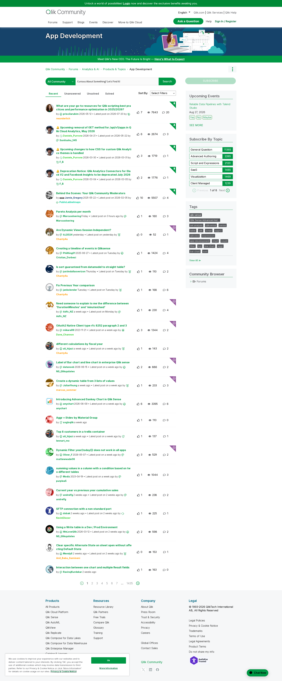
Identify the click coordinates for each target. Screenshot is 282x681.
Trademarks (196, 630)
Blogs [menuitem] (81, 22)
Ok (108, 660)
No (199, 117)
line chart (209, 246)
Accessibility (148, 622)
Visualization (198, 176)
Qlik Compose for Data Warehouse (66, 643)
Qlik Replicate (53, 632)
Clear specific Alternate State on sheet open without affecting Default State (94, 547)
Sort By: (143, 93)
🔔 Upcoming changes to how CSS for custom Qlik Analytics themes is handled (93, 151)
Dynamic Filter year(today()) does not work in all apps (91, 450)
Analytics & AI (90, 69)
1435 (130, 583)
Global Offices (149, 643)
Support (98, 638)
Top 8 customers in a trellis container (80, 431)
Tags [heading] (193, 207)
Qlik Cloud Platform (57, 612)
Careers (145, 632)
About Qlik (147, 606)
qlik (201, 230)
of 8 (215, 190)
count (224, 241)
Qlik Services (215, 12)
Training (97, 632)
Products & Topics (114, 69)
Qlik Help (230, 12)
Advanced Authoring (203, 156)
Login (126, 3)
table (193, 230)
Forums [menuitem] (52, 22)
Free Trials (99, 617)
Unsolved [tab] (93, 93)
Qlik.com (199, 12)
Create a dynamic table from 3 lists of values (85, 380)
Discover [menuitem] (107, 22)
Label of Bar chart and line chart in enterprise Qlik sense (93, 362)
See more (196, 125)
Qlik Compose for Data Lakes (63, 638)
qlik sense (195, 215)
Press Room (148, 612)
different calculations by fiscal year (79, 344)
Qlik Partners (100, 612)
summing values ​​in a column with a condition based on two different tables (93, 470)
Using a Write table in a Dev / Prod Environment (87, 527)
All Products (53, 606)
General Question (201, 149)
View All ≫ (195, 260)
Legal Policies (197, 620)
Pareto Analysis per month (73, 211)
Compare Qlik (101, 622)
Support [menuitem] (67, 22)
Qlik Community (55, 69)
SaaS (194, 169)
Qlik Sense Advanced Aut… (204, 220)
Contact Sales (149, 648)
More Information (108, 668)
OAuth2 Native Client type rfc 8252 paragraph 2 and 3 (91, 325)
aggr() (218, 230)
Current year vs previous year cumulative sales (87, 490)
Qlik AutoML (53, 622)
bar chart (195, 251)
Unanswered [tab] (72, 93)
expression (208, 235)
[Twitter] (143, 669)
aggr (220, 246)
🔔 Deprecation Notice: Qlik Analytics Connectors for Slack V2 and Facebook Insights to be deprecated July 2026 (93, 172)
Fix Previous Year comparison (75, 285)
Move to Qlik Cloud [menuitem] (130, 22)
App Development (74, 35)
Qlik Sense (52, 617)
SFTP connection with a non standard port (83, 508)
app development (199, 241)
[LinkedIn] (150, 669)
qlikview (194, 235)
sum (205, 251)
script (209, 230)
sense (222, 225)
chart (215, 241)
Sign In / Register (225, 21)
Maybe (207, 117)
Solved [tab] (109, 93)
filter (192, 246)
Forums (73, 69)
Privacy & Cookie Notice (203, 625)
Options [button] (232, 69)
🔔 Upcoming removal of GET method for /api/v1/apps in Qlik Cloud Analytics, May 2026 (93, 129)
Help (209, 21)
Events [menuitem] (93, 22)
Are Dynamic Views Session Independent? (83, 230)
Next (222, 190)
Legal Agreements (199, 641)
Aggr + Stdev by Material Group (76, 417)
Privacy (145, 627)
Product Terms (197, 646)
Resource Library (103, 606)
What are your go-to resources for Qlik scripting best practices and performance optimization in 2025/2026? (93, 107)
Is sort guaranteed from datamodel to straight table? (90, 267)
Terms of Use (197, 636)
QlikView (51, 627)
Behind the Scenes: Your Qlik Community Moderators (90, 193)
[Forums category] (191, 281)
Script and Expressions (205, 163)
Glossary (98, 627)
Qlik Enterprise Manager (60, 648)
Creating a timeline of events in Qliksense (83, 248)
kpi (199, 246)
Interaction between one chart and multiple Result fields (92, 567)
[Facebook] (157, 669)
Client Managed (200, 183)
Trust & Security (150, 617)
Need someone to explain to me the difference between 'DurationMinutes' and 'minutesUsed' (92, 305)
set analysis (196, 225)
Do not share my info (202, 651)
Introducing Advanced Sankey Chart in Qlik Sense (88, 399)
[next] (138, 583)
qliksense (211, 225)
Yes (192, 117)
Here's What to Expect (170, 59)
